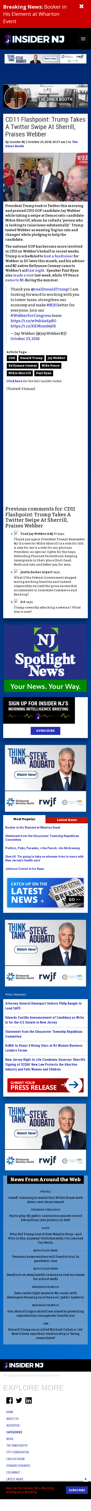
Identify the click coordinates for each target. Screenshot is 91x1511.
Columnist (13, 1472)
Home (9, 1412)
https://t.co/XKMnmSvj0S (33, 326)
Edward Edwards (18, 1465)
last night (36, 270)
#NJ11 (52, 305)
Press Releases (15, 994)
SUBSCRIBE (45, 731)
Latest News (67, 820)
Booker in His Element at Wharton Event (35, 14)
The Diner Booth (17, 1445)
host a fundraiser (58, 256)
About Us (12, 1418)
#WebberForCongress (31, 316)
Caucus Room (15, 1459)
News (10, 1439)
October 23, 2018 (25, 339)
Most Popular (24, 819)
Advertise (13, 1425)
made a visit (23, 275)
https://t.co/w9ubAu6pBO (33, 321)
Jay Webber (56, 358)
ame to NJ (15, 280)
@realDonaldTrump (49, 289)
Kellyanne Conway (22, 365)
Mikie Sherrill (19, 373)
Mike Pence (51, 365)
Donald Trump (31, 358)
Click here (14, 381)
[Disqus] (45, 448)
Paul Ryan (43, 373)
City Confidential (17, 1452)
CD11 (11, 358)
